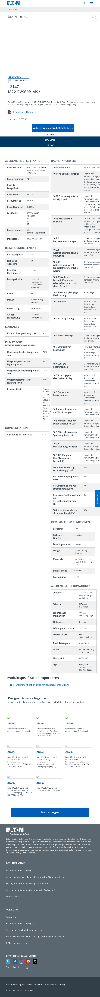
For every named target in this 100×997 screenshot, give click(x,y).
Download (16, 76)
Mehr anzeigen (50, 812)
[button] (97, 498)
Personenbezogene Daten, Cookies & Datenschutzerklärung (35, 984)
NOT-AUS (13, 9)
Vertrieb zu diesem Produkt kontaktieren (53, 128)
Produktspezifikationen (24, 112)
